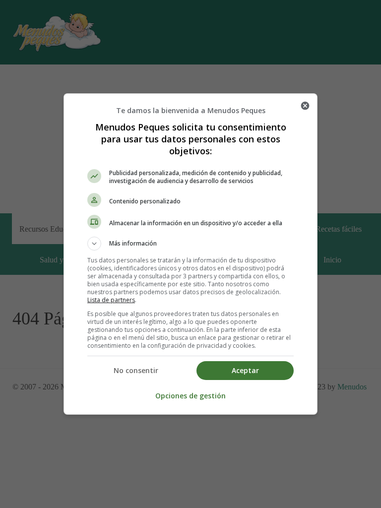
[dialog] (191, 254)
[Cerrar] (305, 106)
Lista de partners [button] (111, 300)
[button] (190, 244)
